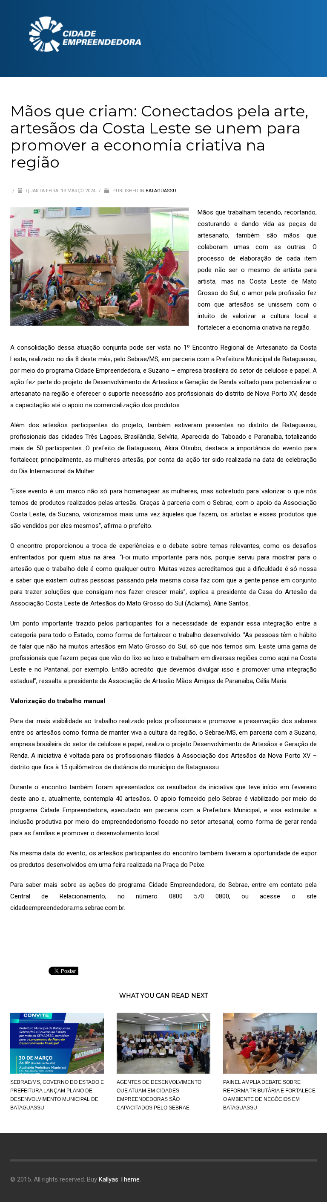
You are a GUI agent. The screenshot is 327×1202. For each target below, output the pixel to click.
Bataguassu (161, 191)
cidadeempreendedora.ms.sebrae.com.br (67, 908)
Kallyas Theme (119, 1179)
